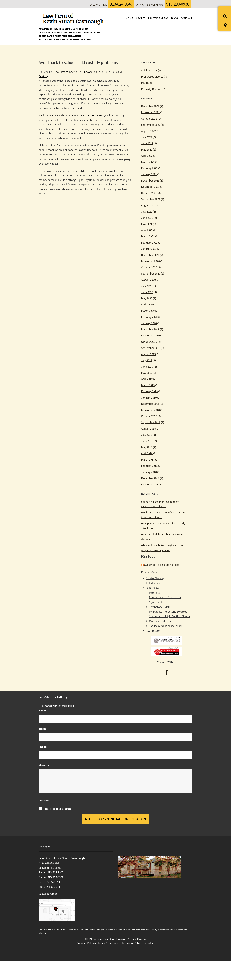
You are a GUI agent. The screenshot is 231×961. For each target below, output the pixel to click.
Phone (43, 746)
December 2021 (150, 180)
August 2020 (148, 280)
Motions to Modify (160, 621)
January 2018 (149, 472)
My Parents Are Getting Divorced (168, 611)
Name (42, 710)
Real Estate (153, 630)
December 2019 (150, 329)
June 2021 (147, 217)
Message (44, 765)
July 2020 (146, 286)
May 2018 (146, 447)
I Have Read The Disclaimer (57, 808)
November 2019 (150, 335)
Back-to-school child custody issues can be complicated (71, 115)
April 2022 (147, 155)
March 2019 (148, 385)
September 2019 (150, 348)
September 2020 (150, 273)
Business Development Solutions (128, 943)
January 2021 (149, 249)
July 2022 (146, 137)
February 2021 (149, 242)
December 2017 (150, 478)
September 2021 (150, 199)
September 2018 (150, 422)
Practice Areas (158, 18)
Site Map (92, 943)
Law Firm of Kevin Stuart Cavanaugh (75, 72)
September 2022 (150, 124)
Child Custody (149, 70)
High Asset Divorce (152, 76)
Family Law (152, 588)
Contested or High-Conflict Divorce (169, 616)
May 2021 (146, 224)
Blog (174, 18)
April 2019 (147, 379)
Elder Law (155, 583)
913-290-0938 (177, 4)
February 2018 (149, 466)
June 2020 (147, 292)
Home (129, 18)
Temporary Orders (159, 607)
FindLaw (150, 943)
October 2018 (149, 416)
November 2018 (150, 410)
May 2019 (146, 373)
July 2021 (146, 211)
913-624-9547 (121, 4)
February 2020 (149, 317)
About (140, 18)
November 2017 (150, 484)
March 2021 (148, 236)
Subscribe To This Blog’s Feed (161, 564)
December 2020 (150, 255)
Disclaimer (44, 800)
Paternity (154, 592)
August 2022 (148, 131)
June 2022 (147, 143)
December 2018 (150, 404)
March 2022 (148, 162)
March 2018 (148, 459)
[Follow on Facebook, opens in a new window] (166, 672)
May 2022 (146, 149)
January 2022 (149, 174)
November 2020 (150, 261)
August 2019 (148, 354)
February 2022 (149, 168)
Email (43, 728)
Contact (186, 18)
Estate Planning (155, 578)
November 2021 (150, 186)
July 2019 (146, 360)
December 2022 (150, 106)
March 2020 (148, 311)
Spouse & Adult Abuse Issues (166, 626)
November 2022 (150, 112)
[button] (227, 938)
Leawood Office (48, 894)
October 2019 (149, 342)
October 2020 (149, 267)
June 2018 (147, 441)
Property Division (151, 89)
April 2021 (147, 230)
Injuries (145, 82)
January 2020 (149, 323)
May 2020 (146, 298)
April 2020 (147, 304)
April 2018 (147, 453)
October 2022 (149, 118)
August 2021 (148, 205)
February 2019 (149, 391)
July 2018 (146, 435)
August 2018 (148, 428)
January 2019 (149, 397)
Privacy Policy (104, 943)
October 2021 (149, 193)
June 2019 (147, 366)
